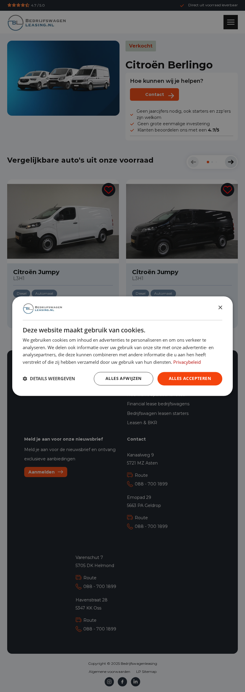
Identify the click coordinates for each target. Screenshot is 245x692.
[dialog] (122, 346)
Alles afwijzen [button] (123, 378)
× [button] (220, 307)
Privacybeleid (187, 362)
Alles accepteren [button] (190, 378)
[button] (49, 378)
